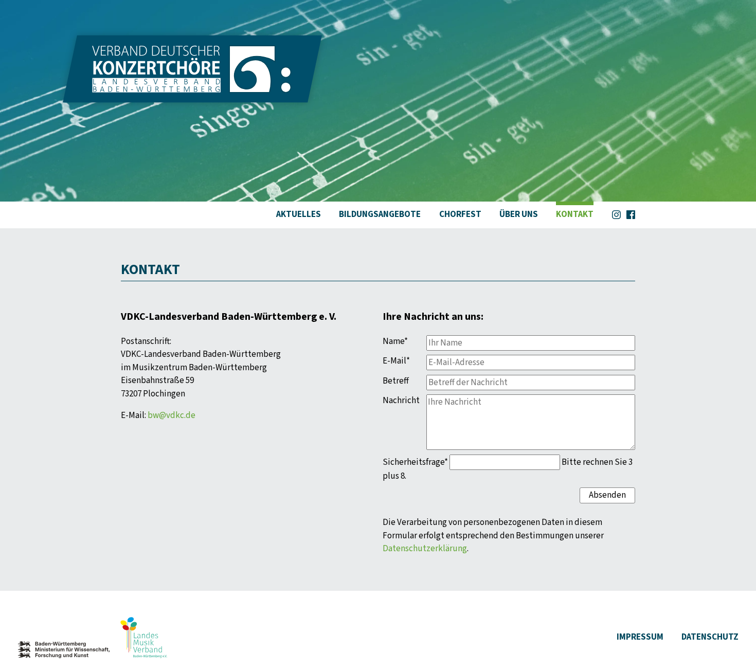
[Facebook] (630, 213)
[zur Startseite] (192, 96)
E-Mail (402, 361)
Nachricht (401, 400)
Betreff (396, 381)
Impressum (640, 637)
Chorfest (460, 214)
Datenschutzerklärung (425, 548)
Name (402, 341)
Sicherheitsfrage (415, 462)
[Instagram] (616, 213)
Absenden (607, 495)
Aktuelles (298, 214)
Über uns (518, 214)
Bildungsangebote (380, 214)
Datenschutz (710, 637)
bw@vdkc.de (171, 415)
